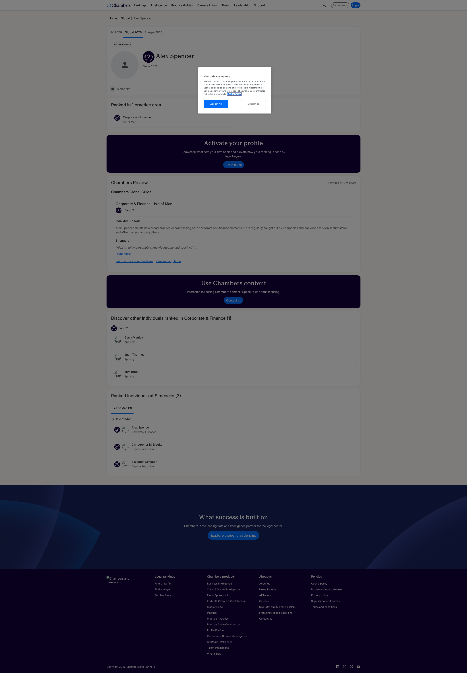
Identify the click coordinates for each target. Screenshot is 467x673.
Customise (253, 104)
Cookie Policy (234, 94)
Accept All (216, 104)
